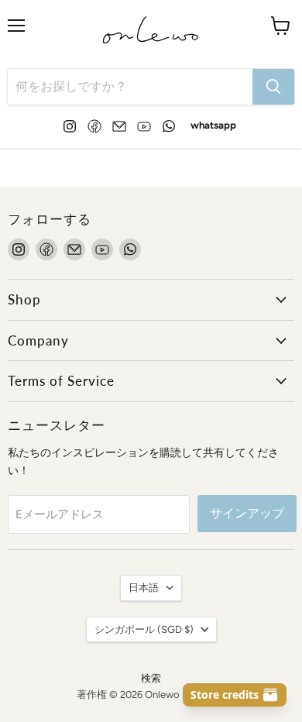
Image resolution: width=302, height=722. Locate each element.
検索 (151, 678)
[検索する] (273, 87)
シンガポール (144, 629)
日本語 (144, 587)
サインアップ (247, 513)
